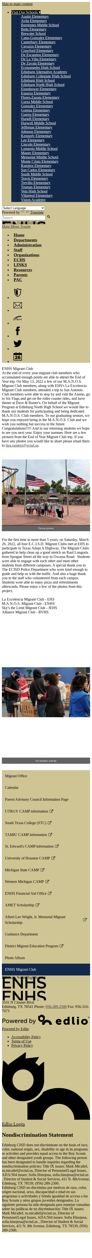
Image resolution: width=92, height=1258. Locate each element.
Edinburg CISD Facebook (17, 330)
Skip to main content (17, 4)
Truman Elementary (35, 187)
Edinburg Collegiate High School (46, 76)
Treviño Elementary (35, 183)
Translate (37, 212)
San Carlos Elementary (38, 170)
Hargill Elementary (35, 119)
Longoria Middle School (39, 149)
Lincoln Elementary (35, 144)
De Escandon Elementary (40, 55)
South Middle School (37, 174)
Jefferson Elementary (36, 127)
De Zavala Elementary (37, 63)
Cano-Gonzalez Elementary (41, 38)
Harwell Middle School (38, 123)
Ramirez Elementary (36, 166)
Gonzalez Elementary (37, 106)
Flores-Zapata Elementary (40, 97)
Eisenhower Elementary (39, 89)
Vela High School (34, 191)
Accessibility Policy (26, 1037)
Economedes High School (40, 68)
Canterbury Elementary (38, 42)
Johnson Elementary (36, 132)
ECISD (17, 292)
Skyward (17, 318)
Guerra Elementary (35, 114)
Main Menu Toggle (16, 227)
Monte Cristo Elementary (40, 161)
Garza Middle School (37, 102)
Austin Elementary (35, 16)
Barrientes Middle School (40, 25)
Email (17, 305)
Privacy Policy (22, 1045)
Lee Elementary (33, 140)
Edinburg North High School (42, 85)
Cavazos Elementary (36, 46)
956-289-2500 (56, 1007)
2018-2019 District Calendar (17, 356)
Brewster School (33, 33)
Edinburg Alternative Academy (44, 72)
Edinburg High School (38, 80)
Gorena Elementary (35, 110)
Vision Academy (33, 200)
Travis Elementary (34, 178)
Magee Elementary (35, 153)
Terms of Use (21, 1041)
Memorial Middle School (39, 157)
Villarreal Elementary (37, 195)
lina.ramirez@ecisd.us (22, 445)
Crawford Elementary (37, 51)
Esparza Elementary (36, 93)
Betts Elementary (33, 29)
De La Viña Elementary (38, 59)
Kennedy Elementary (37, 136)
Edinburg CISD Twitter (17, 343)
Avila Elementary (34, 21)
